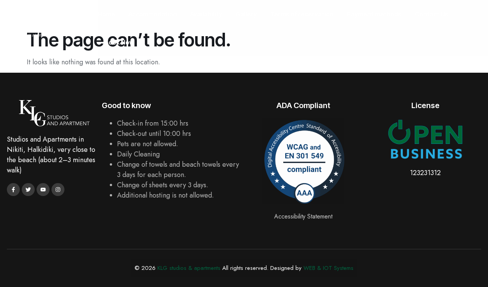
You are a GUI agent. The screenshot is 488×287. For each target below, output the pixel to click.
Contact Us (431, 14)
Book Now (119, 42)
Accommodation (152, 14)
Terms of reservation (302, 14)
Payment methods (374, 14)
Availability (206, 14)
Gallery (246, 14)
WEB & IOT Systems (328, 268)
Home (106, 14)
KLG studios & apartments (188, 268)
